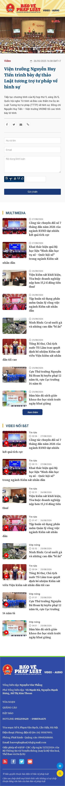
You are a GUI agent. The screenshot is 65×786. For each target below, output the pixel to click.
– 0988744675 (37, 718)
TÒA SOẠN (8, 701)
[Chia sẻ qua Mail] (21, 124)
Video (7, 60)
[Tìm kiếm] (60, 773)
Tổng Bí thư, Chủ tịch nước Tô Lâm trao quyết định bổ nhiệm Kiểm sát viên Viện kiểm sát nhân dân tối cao (31, 351)
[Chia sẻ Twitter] (13, 124)
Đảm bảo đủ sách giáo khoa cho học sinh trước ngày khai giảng (45, 399)
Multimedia (16, 213)
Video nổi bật (17, 426)
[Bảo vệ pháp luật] (32, 8)
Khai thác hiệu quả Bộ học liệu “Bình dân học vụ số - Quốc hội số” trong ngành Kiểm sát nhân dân (30, 254)
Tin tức (33, 432)
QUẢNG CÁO (9, 707)
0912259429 (21, 718)
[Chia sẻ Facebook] (7, 124)
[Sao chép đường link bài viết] (27, 124)
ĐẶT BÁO (7, 713)
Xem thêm (32, 412)
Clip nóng (34, 545)
